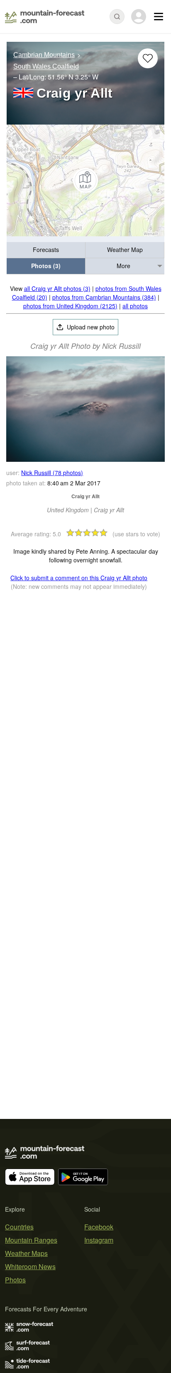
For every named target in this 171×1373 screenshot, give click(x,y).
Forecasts (46, 249)
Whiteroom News (30, 1266)
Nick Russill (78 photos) (52, 472)
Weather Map (125, 249)
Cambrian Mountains (44, 54)
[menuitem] (46, 250)
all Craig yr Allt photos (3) (57, 288)
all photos (135, 306)
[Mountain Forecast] (44, 16)
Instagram (98, 1240)
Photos (15, 1279)
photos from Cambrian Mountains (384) (104, 297)
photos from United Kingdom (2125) (70, 306)
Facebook (98, 1226)
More (123, 266)
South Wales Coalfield (46, 66)
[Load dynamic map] (85, 180)
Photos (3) (46, 266)
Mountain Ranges (31, 1240)
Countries (19, 1226)
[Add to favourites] (148, 58)
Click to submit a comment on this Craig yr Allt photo (78, 578)
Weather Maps (26, 1253)
